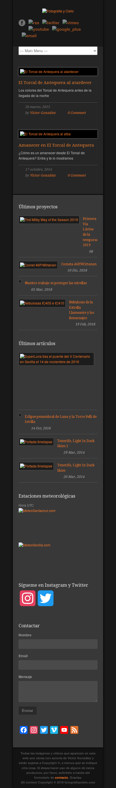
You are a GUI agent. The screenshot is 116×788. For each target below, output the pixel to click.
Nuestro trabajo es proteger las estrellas (56, 283)
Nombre (25, 634)
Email (23, 655)
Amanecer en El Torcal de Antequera (56, 145)
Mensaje (25, 676)
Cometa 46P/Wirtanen (79, 264)
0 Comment (77, 113)
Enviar (27, 710)
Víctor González (42, 113)
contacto (61, 777)
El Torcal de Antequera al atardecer (55, 82)
